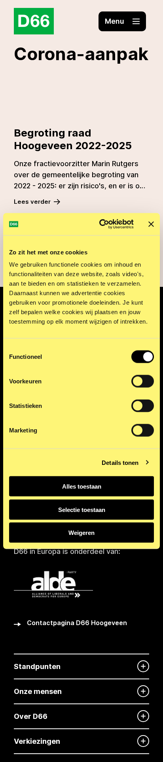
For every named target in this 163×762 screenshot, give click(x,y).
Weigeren (81, 532)
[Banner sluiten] (151, 224)
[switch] (142, 381)
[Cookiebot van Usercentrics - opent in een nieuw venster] (101, 224)
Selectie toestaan (81, 509)
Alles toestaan (81, 486)
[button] (122, 21)
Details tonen (120, 462)
